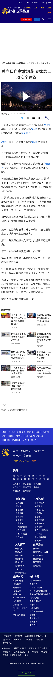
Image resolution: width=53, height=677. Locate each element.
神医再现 (37, 562)
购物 (34, 461)
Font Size (40, 117)
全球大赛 (27, 491)
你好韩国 (17, 587)
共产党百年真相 (36, 587)
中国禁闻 (19, 510)
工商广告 (33, 625)
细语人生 (38, 540)
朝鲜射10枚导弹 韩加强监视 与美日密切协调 (44, 318)
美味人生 (17, 594)
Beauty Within (19, 598)
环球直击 (19, 506)
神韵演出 (17, 491)
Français (6, 440)
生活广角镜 (18, 581)
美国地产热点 (20, 572)
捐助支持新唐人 (21, 461)
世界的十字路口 (41, 530)
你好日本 (17, 584)
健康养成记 (38, 559)
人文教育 (20, 544)
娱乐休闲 (18, 576)
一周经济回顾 (21, 527)
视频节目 (11, 63)
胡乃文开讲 (38, 555)
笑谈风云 (19, 552)
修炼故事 (33, 622)
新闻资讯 (26, 450)
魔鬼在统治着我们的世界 (40, 594)
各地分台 (35, 2)
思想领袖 (38, 517)
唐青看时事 (39, 527)
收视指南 (29, 636)
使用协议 (6, 639)
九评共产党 (34, 598)
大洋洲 (38, 432)
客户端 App (8, 643)
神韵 (20, 2)
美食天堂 (17, 591)
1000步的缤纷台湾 (20, 610)
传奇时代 (33, 584)
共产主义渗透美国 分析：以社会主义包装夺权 (44, 370)
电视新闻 (21, 63)
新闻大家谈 (39, 503)
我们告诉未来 (35, 581)
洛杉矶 (30, 432)
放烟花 (34, 129)
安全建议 (26, 133)
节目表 (17, 455)
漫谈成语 (19, 562)
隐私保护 (40, 636)
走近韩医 (37, 566)
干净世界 (43, 648)
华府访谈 (19, 523)
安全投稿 (17, 639)
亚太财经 (19, 537)
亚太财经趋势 (21, 534)
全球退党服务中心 (21, 652)
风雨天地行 (34, 608)
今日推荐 (17, 487)
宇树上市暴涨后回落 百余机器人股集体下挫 (18, 370)
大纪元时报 (32, 648)
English (39, 436)
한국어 (34, 440)
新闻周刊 (19, 520)
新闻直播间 (27, 19)
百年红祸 (33, 605)
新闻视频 (20, 498)
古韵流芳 (19, 555)
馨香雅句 (19, 559)
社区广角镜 (20, 530)
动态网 (44, 652)
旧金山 (11, 436)
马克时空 (38, 534)
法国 (4, 436)
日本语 (25, 440)
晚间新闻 (19, 513)
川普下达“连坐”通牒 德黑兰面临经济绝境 (18, 386)
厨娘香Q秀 (17, 605)
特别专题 (34, 576)
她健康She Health (40, 552)
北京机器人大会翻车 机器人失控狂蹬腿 (44, 355)
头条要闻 (17, 484)
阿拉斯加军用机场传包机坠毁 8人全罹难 (18, 337)
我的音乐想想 (19, 615)
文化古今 (19, 569)
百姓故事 (33, 615)
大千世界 (17, 601)
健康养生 (38, 544)
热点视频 (27, 484)
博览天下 (27, 487)
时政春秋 (38, 513)
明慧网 (35, 652)
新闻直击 (19, 517)
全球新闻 (31, 63)
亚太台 (19, 436)
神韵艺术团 (19, 648)
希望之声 (6, 652)
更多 (26, 655)
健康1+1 (36, 548)
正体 (44, 2)
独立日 (47, 125)
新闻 (15, 470)
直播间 (27, 455)
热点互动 (38, 506)
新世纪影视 (16, 655)
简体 (49, 2)
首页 (3, 63)
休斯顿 (46, 432)
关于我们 (18, 636)
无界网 (6, 655)
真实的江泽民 (35, 601)
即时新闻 (37, 484)
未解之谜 (19, 548)
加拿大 (22, 432)
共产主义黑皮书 (36, 611)
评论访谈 (39, 498)
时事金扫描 (39, 510)
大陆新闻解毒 (40, 537)
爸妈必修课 (20, 566)
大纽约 (14, 432)
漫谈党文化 (34, 618)
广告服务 (28, 639)
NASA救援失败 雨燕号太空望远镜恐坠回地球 (18, 355)
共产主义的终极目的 (38, 591)
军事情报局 (39, 523)
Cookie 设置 (26, 673)
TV (38, 19)
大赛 (27, 2)
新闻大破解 (39, 520)
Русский (16, 440)
